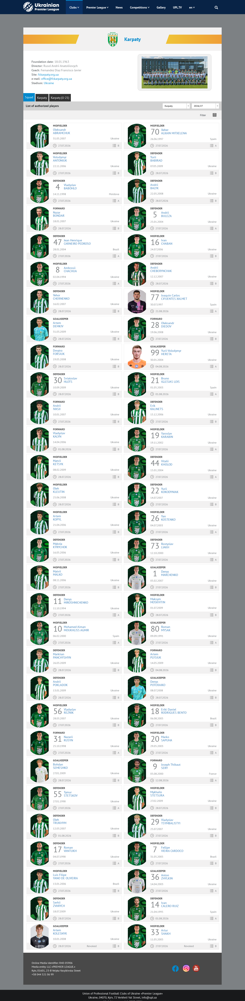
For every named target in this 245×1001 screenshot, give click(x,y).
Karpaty (42, 98)
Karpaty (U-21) (60, 98)
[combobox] (176, 106)
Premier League (96, 7)
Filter (203, 115)
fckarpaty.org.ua (48, 74)
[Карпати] (175, 72)
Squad (29, 97)
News (119, 7)
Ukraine (49, 83)
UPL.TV (177, 7)
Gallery (161, 7)
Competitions (138, 7)
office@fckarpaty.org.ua (56, 79)
